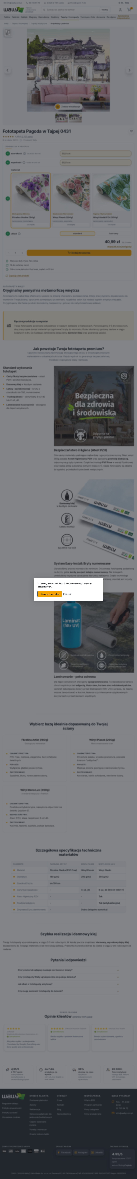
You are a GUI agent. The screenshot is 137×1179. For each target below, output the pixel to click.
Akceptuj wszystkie (50, 594)
